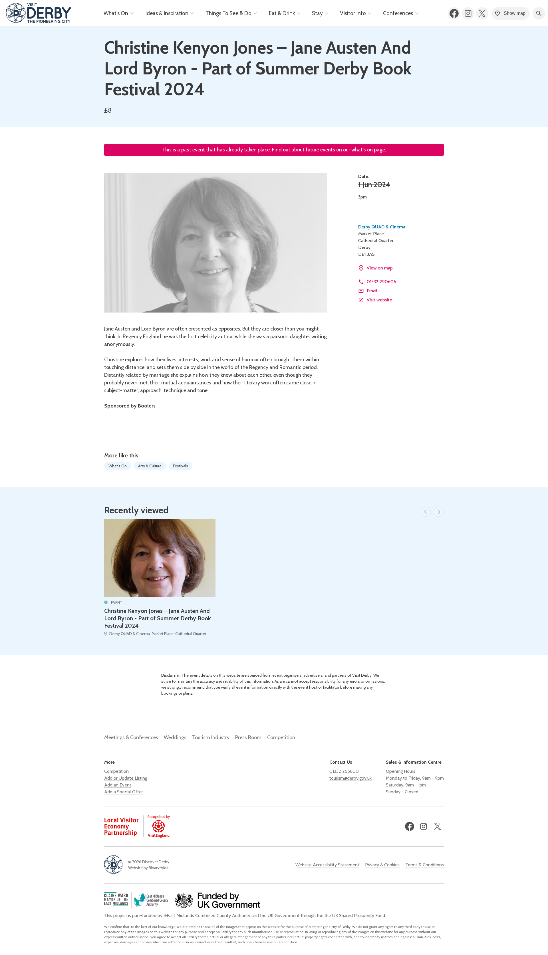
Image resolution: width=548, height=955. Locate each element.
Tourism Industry (210, 737)
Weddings (175, 737)
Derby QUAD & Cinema (381, 227)
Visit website (379, 300)
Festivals (180, 466)
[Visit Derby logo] (38, 13)
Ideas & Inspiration (166, 13)
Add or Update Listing (125, 778)
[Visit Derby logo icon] (113, 865)
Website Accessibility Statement (327, 864)
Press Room (248, 737)
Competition (281, 737)
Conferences (398, 13)
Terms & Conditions (424, 864)
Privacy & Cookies (382, 864)
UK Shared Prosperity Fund (358, 915)
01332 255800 (344, 771)
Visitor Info (353, 13)
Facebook (454, 13)
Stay (317, 13)
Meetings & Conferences (131, 737)
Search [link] (539, 13)
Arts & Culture (150, 466)
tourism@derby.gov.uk (350, 778)
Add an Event (117, 785)
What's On (116, 13)
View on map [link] (380, 268)
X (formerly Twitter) (482, 13)
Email (372, 290)
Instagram (468, 13)
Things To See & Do (228, 13)
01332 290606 (381, 281)
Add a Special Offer (123, 791)
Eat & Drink (282, 13)
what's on (362, 150)
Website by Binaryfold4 (148, 867)
